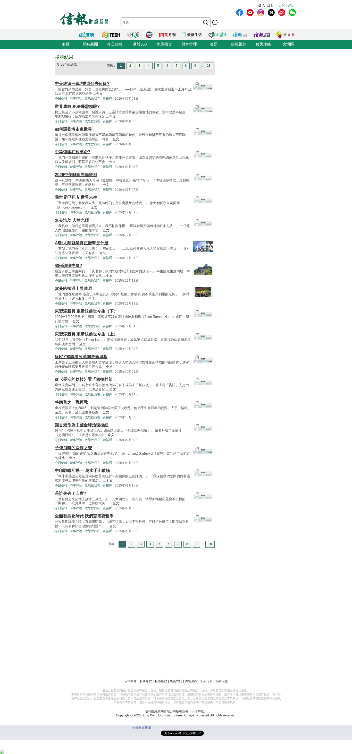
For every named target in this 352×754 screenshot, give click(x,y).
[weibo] (281, 12)
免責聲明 (176, 681)
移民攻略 (263, 44)
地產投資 (164, 44)
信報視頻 (238, 44)
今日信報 (115, 44)
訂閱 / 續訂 (287, 5)
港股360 (140, 44)
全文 (99, 94)
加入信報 (206, 681)
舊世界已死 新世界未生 (76, 197)
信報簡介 (130, 681)
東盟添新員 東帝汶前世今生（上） (86, 334)
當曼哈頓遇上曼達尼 (73, 288)
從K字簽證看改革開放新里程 (81, 356)
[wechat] (292, 12)
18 (209, 65)
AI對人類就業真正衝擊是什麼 (81, 243)
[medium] (271, 12)
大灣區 (288, 44)
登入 (261, 5)
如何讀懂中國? (68, 265)
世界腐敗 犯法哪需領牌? (77, 106)
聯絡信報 (221, 681)
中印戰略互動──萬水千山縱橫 (82, 470)
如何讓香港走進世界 (73, 129)
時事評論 (76, 98)
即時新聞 (90, 44)
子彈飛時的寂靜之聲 (73, 448)
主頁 (65, 44)
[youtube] (250, 12)
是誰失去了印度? (70, 493)
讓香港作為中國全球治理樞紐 (81, 425)
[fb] (239, 12)
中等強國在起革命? (72, 152)
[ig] (260, 12)
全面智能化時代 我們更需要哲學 (84, 516)
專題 (214, 44)
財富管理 (189, 44)
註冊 (270, 5)
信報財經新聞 (141, 728)
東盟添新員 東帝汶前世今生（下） (86, 311)
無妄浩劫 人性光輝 (72, 220)
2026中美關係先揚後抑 (76, 174)
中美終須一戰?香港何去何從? (82, 83)
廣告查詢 (191, 681)
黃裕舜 (107, 98)
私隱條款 (161, 681)
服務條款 (145, 681)
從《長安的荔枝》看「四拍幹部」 (86, 379)
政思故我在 (92, 98)
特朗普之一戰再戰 (71, 402)
